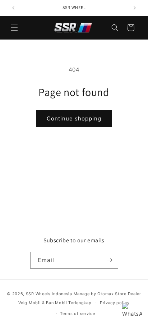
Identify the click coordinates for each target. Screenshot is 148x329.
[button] (14, 28)
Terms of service (77, 313)
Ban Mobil (56, 302)
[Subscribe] (110, 260)
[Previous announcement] (13, 8)
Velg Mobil (29, 302)
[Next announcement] (135, 8)
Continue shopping (74, 118)
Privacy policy (115, 302)
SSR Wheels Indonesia (49, 293)
